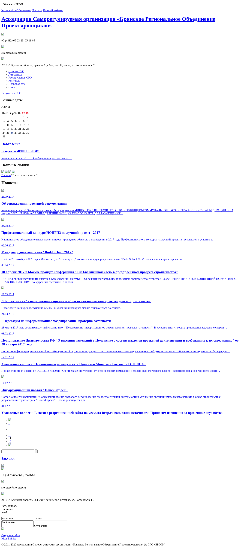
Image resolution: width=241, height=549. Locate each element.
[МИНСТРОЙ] (9, 172)
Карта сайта (8, 10)
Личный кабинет (53, 10)
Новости (37, 10)
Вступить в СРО (11, 93)
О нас (11, 87)
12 (9, 441)
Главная (6, 175)
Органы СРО (16, 71)
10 (9, 435)
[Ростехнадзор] (2, 172)
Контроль (14, 80)
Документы (15, 74)
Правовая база (17, 83)
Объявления (23, 10)
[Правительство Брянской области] (13, 172)
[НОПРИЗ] (6, 172)
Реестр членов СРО (20, 77)
